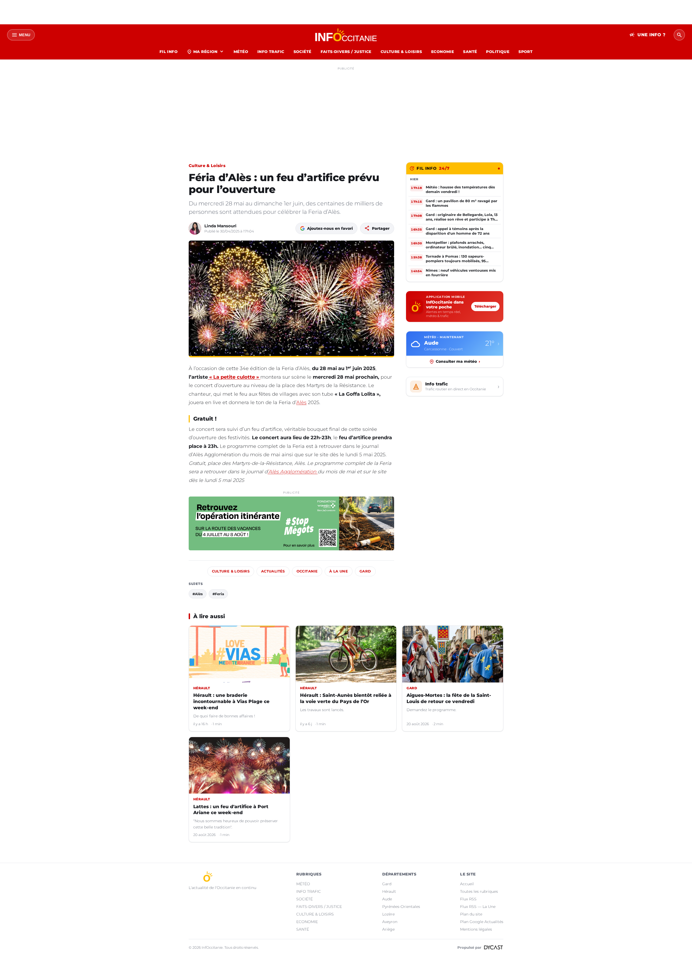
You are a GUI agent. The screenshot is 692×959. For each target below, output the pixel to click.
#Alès (197, 594)
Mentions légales (476, 929)
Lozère (388, 914)
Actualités (273, 571)
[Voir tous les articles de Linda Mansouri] (195, 228)
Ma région (205, 51)
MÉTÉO (241, 51)
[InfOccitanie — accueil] (346, 35)
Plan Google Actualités (481, 921)
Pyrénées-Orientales (401, 906)
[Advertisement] (346, 110)
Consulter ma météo (458, 361)
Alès (301, 402)
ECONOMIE (442, 51)
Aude (387, 899)
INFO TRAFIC (270, 51)
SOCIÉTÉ (302, 51)
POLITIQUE (497, 51)
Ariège (388, 929)
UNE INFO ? (648, 35)
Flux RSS (468, 899)
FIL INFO (168, 51)
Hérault (389, 891)
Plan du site (471, 914)
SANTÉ (470, 51)
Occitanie (307, 571)
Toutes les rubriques (479, 891)
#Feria (218, 594)
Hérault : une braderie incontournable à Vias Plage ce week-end (231, 701)
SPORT (525, 51)
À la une (338, 571)
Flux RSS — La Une (477, 906)
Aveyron (389, 921)
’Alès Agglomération (293, 472)
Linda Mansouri (220, 225)
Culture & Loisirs (207, 165)
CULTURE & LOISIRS (401, 51)
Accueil (467, 883)
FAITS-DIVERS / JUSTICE (346, 51)
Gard (365, 571)
